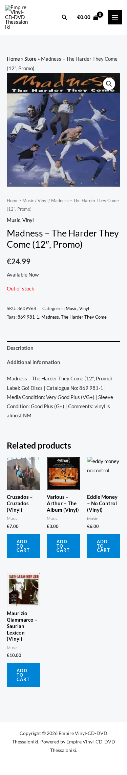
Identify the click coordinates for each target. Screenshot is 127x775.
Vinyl (42, 200)
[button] (65, 17)
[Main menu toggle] (115, 17)
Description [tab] (20, 348)
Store (30, 59)
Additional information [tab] (33, 362)
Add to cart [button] (23, 546)
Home (13, 59)
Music (28, 200)
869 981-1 (28, 317)
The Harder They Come (84, 317)
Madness (50, 317)
